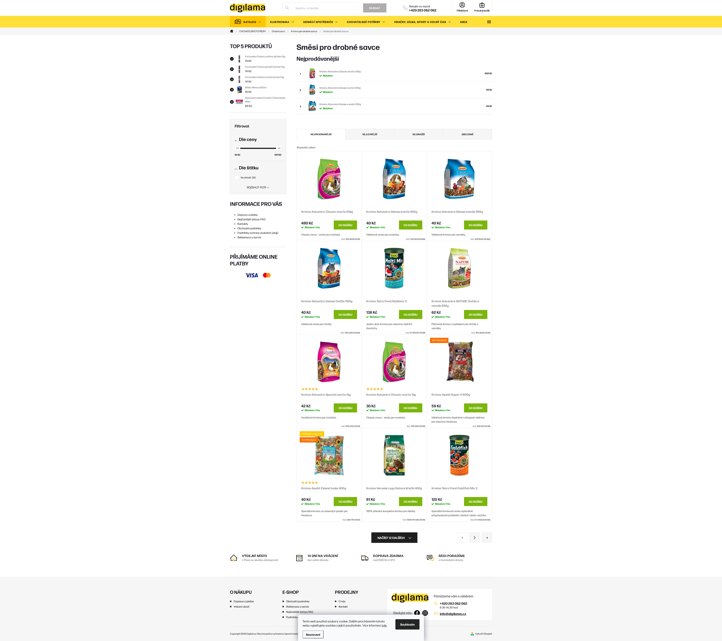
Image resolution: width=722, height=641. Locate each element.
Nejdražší (419, 134)
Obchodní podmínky (249, 228)
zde (384, 625)
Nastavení (313, 634)
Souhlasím (407, 624)
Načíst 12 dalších (391, 538)
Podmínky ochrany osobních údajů (257, 232)
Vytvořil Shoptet (483, 633)
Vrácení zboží (241, 606)
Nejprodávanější (321, 134)
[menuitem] (248, 22)
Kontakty (242, 223)
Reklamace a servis (249, 237)
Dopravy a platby (247, 214)
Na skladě (248, 177)
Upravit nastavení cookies (297, 633)
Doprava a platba (244, 601)
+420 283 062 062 (453, 603)
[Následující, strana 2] (474, 537)
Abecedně (467, 134)
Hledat (374, 8)
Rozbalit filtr (256, 187)
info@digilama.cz (453, 613)
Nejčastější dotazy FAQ (251, 219)
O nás (342, 601)
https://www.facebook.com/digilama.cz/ (417, 613)
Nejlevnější (370, 134)
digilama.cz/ (425, 613)
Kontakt (343, 606)
